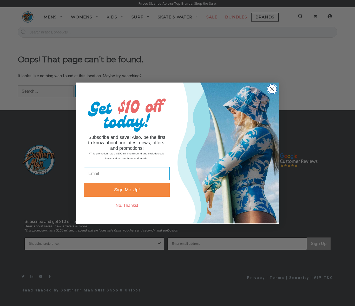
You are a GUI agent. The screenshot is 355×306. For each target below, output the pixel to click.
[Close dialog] (272, 89)
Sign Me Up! (127, 189)
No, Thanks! (127, 205)
